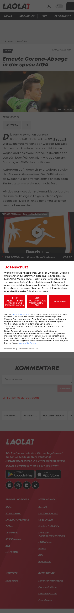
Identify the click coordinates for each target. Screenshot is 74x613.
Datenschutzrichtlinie (28, 349)
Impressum (9, 349)
